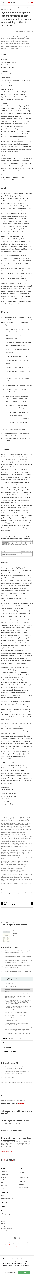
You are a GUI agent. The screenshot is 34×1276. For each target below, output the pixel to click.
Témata (3, 1206)
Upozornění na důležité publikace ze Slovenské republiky (18, 1027)
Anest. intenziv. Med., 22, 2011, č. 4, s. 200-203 (21, 46)
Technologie (4, 1174)
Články (3, 1168)
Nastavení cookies (6, 1231)
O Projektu (4, 1226)
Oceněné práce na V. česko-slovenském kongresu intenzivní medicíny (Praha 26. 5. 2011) (17, 1030)
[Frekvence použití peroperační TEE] (17, 554)
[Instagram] (19, 1238)
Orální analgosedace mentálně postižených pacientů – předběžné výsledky (18, 997)
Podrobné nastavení (10, 1272)
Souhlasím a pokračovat (23, 1273)
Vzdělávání (4, 1192)
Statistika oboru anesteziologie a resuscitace (16, 1012)
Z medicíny (4, 1171)
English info (30, 31)
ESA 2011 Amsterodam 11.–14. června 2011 (15, 1015)
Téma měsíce (4, 1188)
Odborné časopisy (13, 7)
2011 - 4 (9, 9)
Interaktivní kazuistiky (7, 1198)
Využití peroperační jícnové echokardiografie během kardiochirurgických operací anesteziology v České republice (17, 990)
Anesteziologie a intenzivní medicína (13, 1038)
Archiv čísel (6, 1042)
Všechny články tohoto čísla (11, 979)
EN (32, 2)
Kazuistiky (4, 1185)
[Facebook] (15, 1238)
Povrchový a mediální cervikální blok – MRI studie (17, 993)
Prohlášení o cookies (6, 1228)
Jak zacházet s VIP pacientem (12, 1009)
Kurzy (2, 1195)
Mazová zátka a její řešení (9, 1104)
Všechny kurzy (5, 1151)
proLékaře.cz (4, 7)
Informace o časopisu (9, 1051)
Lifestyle (3, 1177)
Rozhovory (4, 1180)
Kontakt (3, 1221)
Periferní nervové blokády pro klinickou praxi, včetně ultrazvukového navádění (17, 1024)
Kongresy (4, 1211)
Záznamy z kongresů (6, 1214)
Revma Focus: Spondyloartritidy (11, 1131)
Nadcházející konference (11, 1020)
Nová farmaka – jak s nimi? (11, 986)
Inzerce (3, 1224)
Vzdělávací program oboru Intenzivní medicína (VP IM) (18, 1033)
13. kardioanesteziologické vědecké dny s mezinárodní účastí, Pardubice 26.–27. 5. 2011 (18, 1007)
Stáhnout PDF (19, 31)
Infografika (4, 1183)
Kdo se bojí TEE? (9, 905)
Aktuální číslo (7, 1047)
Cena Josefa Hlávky (9, 1018)
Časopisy (4, 1202)
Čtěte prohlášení (13, 1244)
